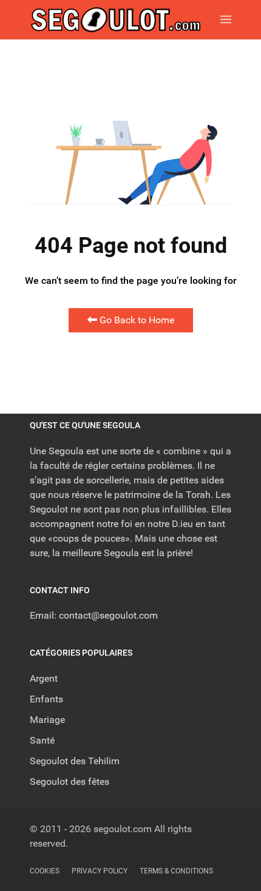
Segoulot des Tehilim (75, 761)
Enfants (46, 699)
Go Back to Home (135, 320)
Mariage (47, 719)
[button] (225, 19)
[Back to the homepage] (125, 19)
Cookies (44, 871)
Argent (44, 678)
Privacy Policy (99, 871)
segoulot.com (122, 829)
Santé (42, 740)
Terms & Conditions (176, 871)
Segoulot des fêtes (69, 781)
